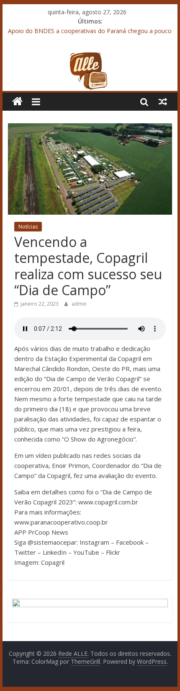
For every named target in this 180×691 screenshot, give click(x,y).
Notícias (28, 226)
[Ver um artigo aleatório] (163, 101)
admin (79, 303)
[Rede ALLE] (90, 56)
